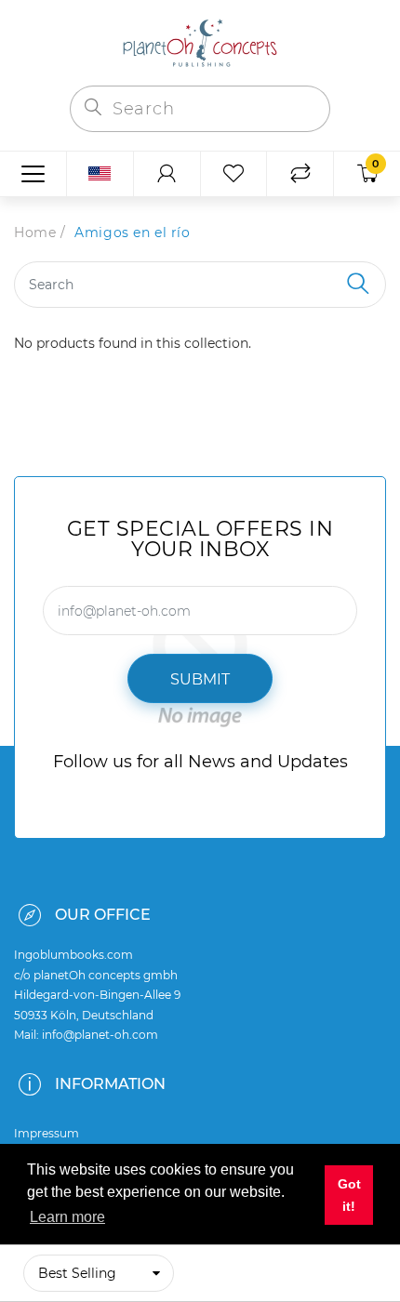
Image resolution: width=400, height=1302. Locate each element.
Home (35, 232)
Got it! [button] (349, 1195)
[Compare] (300, 173)
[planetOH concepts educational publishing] (200, 41)
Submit (200, 679)
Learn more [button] (67, 1217)
